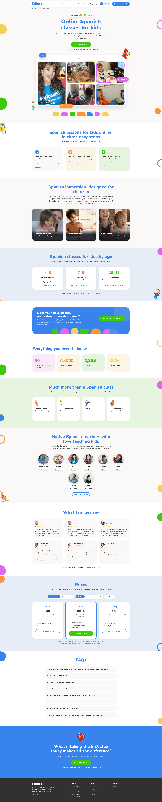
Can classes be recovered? (58, 689)
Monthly (80, 597)
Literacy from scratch (92, 293)
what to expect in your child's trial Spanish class (86, 767)
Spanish (57, 4)
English (114, 786)
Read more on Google (93, 568)
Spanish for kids (75, 786)
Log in (96, 4)
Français (114, 791)
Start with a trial (48, 631)
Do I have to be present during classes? (62, 682)
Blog (91, 4)
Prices (80, 4)
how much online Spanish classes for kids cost (88, 643)
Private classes (67, 597)
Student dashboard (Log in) (99, 791)
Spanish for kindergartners (74, 293)
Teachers (86, 4)
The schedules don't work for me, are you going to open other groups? (72, 695)
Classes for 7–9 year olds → (81, 285)
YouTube (93, 794)
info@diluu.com (36, 797)
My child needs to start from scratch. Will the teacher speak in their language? (75, 715)
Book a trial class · (121, 4)
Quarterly (89, 597)
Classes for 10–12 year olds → (114, 285)
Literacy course (75, 794)
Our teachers (95, 786)
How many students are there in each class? (64, 708)
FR (108, 4)
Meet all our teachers (81, 494)
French (64, 4)
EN (101, 4)
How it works (72, 4)
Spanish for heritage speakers (112, 318)
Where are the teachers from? (59, 702)
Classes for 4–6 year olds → (48, 285)
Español (114, 789)
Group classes (54, 597)
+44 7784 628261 (37, 794)
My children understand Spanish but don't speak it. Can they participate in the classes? (78, 669)
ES (105, 4)
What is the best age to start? (59, 676)
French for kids (75, 789)
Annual (98, 597)
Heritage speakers (76, 791)
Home (34, 8)
